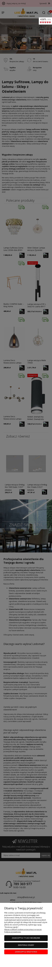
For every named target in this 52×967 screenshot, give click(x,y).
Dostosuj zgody (26, 945)
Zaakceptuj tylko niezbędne (26, 938)
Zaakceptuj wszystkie (26, 952)
